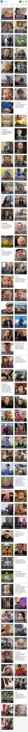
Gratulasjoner (4, 4)
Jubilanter (12, 4)
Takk (18, 4)
